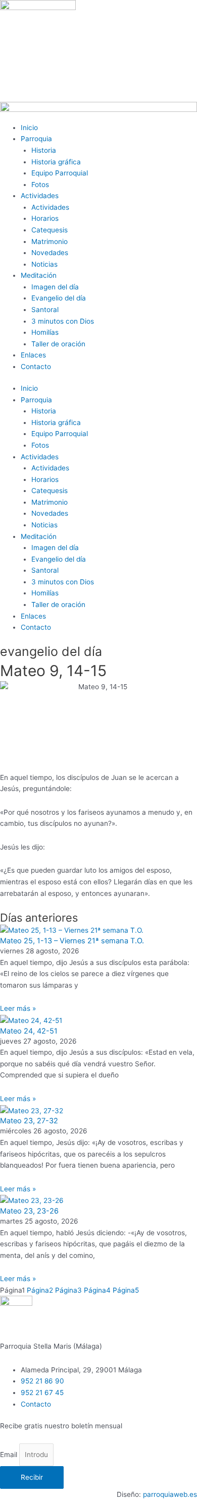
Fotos (40, 184)
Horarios (45, 218)
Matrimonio (49, 241)
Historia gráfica (56, 162)
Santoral (45, 310)
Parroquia (36, 139)
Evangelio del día (58, 298)
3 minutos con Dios (62, 321)
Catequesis (49, 230)
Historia (43, 150)
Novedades (49, 253)
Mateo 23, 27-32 (29, 1120)
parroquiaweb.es (170, 1494)
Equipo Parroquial (59, 173)
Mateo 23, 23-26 (29, 1211)
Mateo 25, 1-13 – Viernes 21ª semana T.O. (72, 940)
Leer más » (18, 1008)
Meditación (39, 275)
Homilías (45, 332)
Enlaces (33, 355)
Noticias (44, 264)
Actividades (40, 196)
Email (9, 1454)
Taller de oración (58, 344)
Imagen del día (55, 287)
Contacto (36, 366)
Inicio (29, 128)
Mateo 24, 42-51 (29, 1031)
